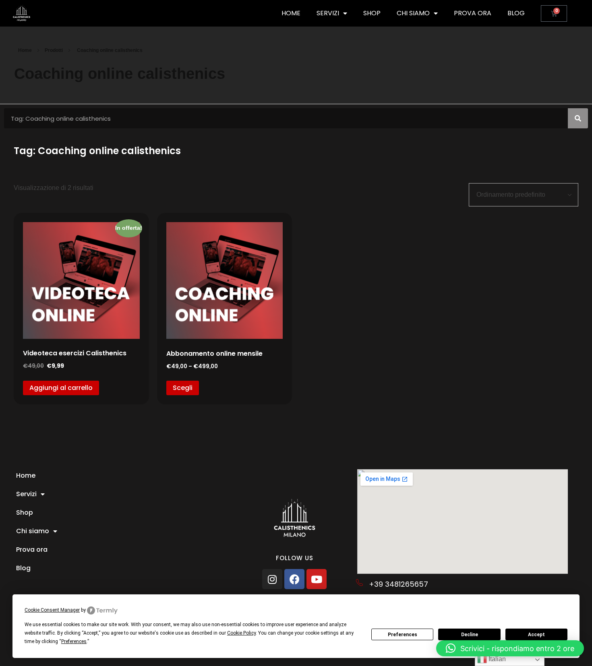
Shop (372, 13)
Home (291, 13)
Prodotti (54, 50)
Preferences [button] (74, 641)
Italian (496, 659)
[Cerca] (578, 118)
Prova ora (472, 13)
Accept (536, 634)
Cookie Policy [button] (241, 633)
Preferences (402, 634)
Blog (516, 13)
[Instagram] (272, 579)
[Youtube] (316, 579)
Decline (469, 634)
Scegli (183, 387)
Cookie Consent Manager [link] (52, 610)
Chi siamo (413, 13)
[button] (510, 648)
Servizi (328, 13)
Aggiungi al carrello (61, 387)
